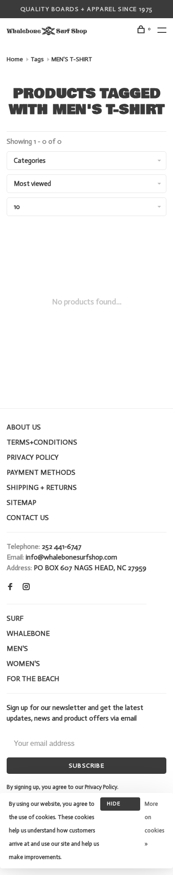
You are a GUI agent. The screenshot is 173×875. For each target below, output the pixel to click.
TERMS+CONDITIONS (42, 442)
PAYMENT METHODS (41, 472)
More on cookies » (154, 823)
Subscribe (87, 765)
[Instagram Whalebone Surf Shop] (26, 587)
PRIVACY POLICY (33, 457)
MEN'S (17, 648)
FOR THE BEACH (33, 678)
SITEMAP (21, 502)
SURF (15, 618)
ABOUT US (24, 427)
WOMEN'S (23, 663)
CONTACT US (28, 517)
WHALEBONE (28, 633)
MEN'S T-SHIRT (71, 59)
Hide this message (120, 805)
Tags (37, 59)
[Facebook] (10, 587)
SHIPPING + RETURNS (42, 487)
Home (15, 59)
